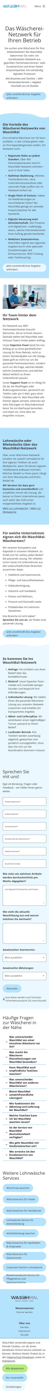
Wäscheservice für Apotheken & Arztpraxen (23, 1244)
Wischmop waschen (17, 1188)
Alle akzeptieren (15, 1368)
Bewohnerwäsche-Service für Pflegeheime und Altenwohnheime (23, 1279)
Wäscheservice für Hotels (20, 1199)
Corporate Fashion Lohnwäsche (24, 1267)
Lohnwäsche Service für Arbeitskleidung (19, 1221)
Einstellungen (13, 1386)
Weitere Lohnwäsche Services (24, 1175)
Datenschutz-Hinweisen (20, 1357)
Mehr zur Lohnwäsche (15, 508)
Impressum (8, 1360)
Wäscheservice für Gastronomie (16, 1255)
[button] (24, 1041)
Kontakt (25, 1334)
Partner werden (24, 1312)
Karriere (24, 1327)
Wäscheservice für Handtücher (24, 1210)
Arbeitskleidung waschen (20, 1233)
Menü (38, 6)
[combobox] (24, 957)
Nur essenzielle (14, 1377)
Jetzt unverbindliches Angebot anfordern (23, 96)
